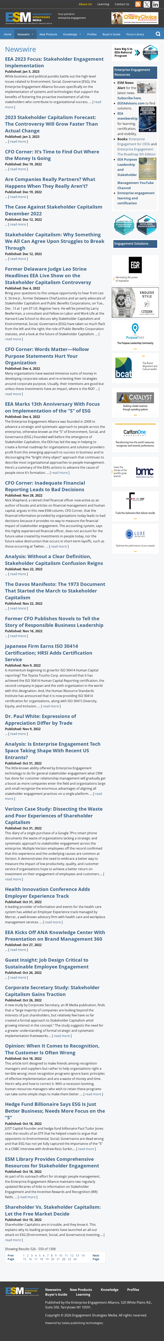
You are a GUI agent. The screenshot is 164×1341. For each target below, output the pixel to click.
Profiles (92, 34)
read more (18, 141)
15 (25, 1259)
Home (7, 34)
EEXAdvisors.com (131, 103)
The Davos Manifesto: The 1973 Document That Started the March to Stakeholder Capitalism (55, 591)
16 (31, 1259)
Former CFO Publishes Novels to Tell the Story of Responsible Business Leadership (54, 621)
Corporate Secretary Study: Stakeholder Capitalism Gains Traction (52, 990)
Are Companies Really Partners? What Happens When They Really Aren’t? (50, 182)
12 (72, 1255)
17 (36, 1259)
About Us (85, 4)
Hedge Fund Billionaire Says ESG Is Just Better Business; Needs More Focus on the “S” (55, 1111)
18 (42, 1259)
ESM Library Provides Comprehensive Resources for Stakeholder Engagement (52, 1162)
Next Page (96, 1257)
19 (47, 1259)
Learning (103, 4)
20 (53, 1259)
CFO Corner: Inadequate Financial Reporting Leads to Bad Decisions (45, 486)
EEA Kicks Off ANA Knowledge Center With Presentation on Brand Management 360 (55, 935)
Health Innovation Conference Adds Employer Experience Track (47, 892)
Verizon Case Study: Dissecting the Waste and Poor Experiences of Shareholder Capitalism (54, 815)
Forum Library (135, 34)
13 (78, 1255)
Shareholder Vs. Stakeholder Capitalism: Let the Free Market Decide (53, 1210)
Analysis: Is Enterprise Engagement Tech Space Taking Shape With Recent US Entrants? (53, 750)
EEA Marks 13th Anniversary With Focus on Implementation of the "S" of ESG (52, 407)
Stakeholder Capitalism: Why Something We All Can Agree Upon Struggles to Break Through (54, 241)
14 (83, 1255)
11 (67, 1255)
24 (75, 1259)
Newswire (23, 34)
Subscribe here (129, 98)
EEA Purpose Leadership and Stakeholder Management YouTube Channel (135, 173)
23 (70, 1259)
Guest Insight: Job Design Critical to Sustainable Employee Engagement (47, 963)
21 (59, 1259)
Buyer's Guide (111, 34)
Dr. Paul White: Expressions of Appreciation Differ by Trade (40, 719)
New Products (48, 34)
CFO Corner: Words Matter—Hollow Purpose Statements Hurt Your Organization (47, 356)
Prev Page (11, 1257)
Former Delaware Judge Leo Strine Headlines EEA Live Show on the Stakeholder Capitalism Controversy (48, 275)
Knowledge (70, 34)
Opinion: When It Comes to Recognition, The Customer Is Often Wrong (52, 1049)
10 (61, 1255)
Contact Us (122, 4)
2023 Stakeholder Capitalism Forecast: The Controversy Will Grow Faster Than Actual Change (51, 124)
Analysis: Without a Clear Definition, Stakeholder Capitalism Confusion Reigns (54, 559)
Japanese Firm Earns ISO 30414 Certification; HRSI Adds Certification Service (48, 653)
